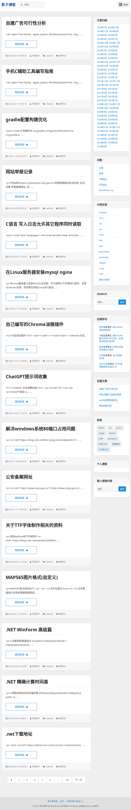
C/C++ (102, 218)
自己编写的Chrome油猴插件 (35, 324)
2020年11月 (114, 104)
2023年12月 (102, 42)
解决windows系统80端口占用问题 (40, 429)
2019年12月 (102, 127)
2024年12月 (113, 27)
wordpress (112, 438)
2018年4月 (102, 146)
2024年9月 (114, 31)
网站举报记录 (19, 172)
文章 (103, 179)
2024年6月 (102, 35)
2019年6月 (102, 138)
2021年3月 (113, 96)
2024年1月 (113, 38)
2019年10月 (102, 131)
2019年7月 (113, 134)
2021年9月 (114, 84)
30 (68, 780)
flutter (101, 427)
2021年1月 (113, 100)
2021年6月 (102, 92)
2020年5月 (113, 115)
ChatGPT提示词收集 (26, 376)
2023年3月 (102, 58)
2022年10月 (102, 65)
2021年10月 (102, 84)
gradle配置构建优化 (26, 119)
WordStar (73, 806)
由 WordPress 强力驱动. (58, 806)
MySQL (112, 433)
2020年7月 (113, 111)
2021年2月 (102, 100)
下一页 (78, 779)
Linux (101, 268)
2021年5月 (113, 92)
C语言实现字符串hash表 (111, 348)
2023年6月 (113, 50)
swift (101, 438)
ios (110, 427)
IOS (100, 240)
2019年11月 (114, 127)
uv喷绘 (102, 355)
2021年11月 (114, 81)
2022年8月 (102, 69)
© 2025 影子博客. (40, 806)
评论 (103, 184)
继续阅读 (26, 44)
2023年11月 (114, 42)
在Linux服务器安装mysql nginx (39, 272)
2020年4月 (102, 119)
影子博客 (9, 4)
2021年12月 (102, 81)
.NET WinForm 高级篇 (29, 630)
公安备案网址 (19, 477)
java (101, 246)
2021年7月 (113, 88)
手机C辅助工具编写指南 (29, 71)
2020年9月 (114, 108)
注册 (101, 167)
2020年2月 (102, 123)
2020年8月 (102, 111)
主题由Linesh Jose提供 (88, 806)
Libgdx (101, 433)
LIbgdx (102, 262)
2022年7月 (113, 69)
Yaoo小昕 (103, 363)
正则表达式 (103, 449)
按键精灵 (116, 444)
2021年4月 (102, 96)
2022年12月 (102, 61)
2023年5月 (102, 54)
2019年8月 (102, 134)
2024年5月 (113, 35)
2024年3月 (102, 38)
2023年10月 (102, 46)
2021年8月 (102, 88)
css (100, 229)
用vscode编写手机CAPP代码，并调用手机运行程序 (111, 338)
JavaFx (119, 427)
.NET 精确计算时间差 (27, 682)
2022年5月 (102, 73)
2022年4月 (113, 73)
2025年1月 (102, 27)
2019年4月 (102, 142)
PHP (101, 274)
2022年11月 (114, 61)
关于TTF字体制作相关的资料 (34, 525)
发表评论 (62, 55)
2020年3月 (113, 119)
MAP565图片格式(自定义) (32, 577)
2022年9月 (114, 65)
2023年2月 (113, 58)
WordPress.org (106, 190)
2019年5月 (113, 138)
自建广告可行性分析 (26, 23)
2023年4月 (113, 54)
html (101, 234)
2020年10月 (102, 108)
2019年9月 (114, 131)
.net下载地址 (19, 734)
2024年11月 (102, 31)
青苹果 (102, 327)
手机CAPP (103, 444)
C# (100, 223)
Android (49, 55)
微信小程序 (104, 279)
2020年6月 (102, 115)
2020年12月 (102, 104)
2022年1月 (113, 77)
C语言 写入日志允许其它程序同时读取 (43, 224)
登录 (101, 173)
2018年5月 (113, 142)
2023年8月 (114, 46)
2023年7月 (102, 50)
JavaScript (103, 257)
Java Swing (104, 251)
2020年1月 (113, 123)
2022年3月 (102, 77)
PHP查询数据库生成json (110, 365)
